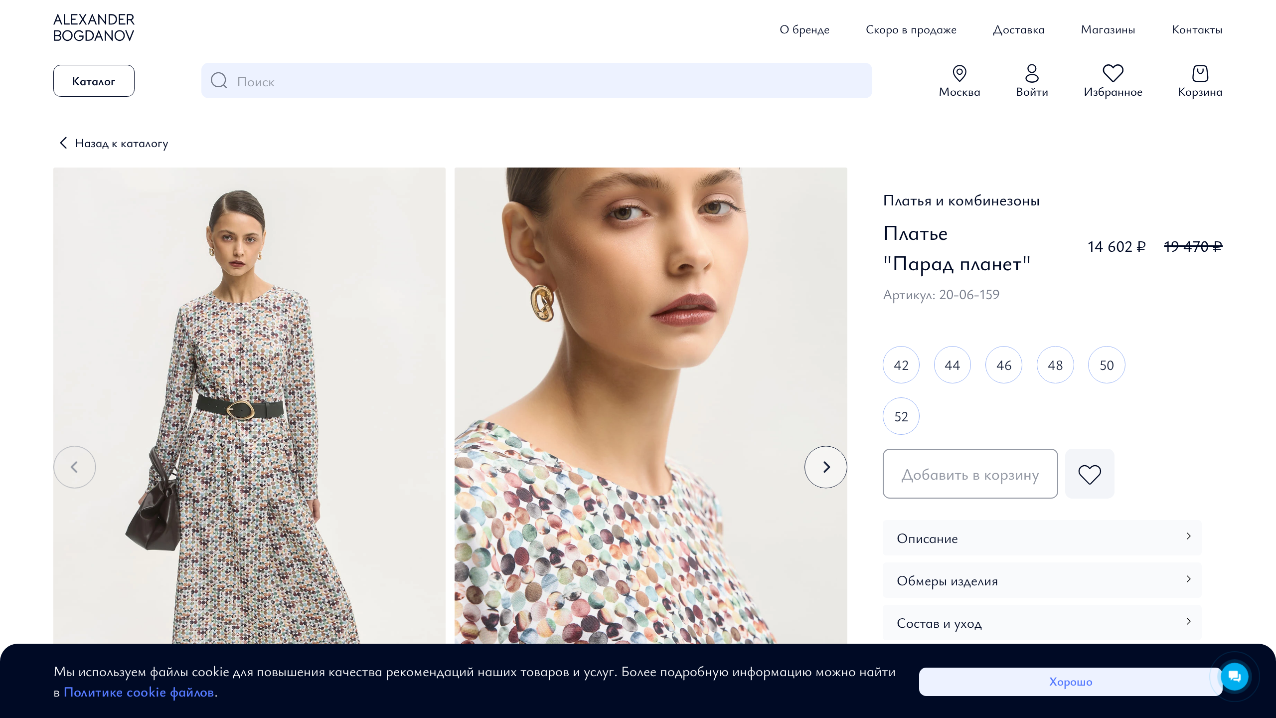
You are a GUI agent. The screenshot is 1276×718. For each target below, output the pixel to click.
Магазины (1108, 28)
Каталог (94, 80)
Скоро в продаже (911, 28)
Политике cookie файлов (138, 691)
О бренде (804, 28)
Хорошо (1071, 681)
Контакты (1197, 28)
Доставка (1019, 28)
